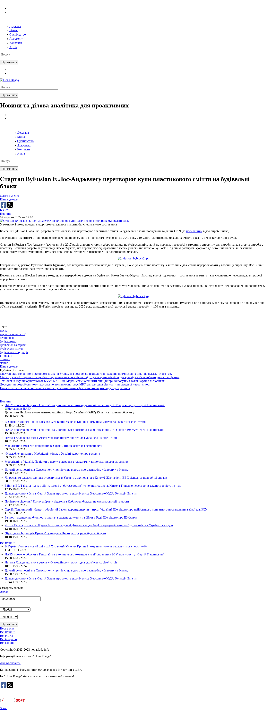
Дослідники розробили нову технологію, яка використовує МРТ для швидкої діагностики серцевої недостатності (75, 384)
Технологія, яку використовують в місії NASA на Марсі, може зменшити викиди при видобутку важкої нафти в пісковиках (82, 381)
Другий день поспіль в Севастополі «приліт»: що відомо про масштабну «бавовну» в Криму (66, 469)
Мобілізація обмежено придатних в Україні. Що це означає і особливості (53, 445)
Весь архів (7, 628)
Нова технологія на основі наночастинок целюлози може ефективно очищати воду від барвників (65, 388)
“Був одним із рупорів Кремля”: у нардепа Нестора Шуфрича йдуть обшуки (55, 533)
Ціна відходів (9, 199)
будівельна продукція (14, 352)
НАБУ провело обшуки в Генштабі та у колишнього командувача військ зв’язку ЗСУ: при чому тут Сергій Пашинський (85, 405)
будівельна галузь (11, 348)
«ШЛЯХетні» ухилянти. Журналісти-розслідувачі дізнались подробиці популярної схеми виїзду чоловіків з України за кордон (89, 525)
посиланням (194, 231)
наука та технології (12, 334)
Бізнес (13, 30)
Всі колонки (8, 642)
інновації (6, 355)
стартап (5, 359)
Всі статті (6, 635)
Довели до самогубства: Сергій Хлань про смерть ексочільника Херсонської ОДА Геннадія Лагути (71, 493)
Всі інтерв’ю (8, 639)
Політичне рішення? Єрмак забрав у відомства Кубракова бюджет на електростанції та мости (67, 501)
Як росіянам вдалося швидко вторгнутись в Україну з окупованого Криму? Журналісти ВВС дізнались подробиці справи (86, 477)
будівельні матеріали (13, 345)
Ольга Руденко (10, 195)
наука (3, 330)
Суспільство (17, 34)
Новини (5, 213)
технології (7, 337)
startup (4, 363)
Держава (15, 26)
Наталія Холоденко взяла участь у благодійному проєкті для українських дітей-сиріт (61, 437)
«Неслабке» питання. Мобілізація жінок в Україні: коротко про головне (52, 453)
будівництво (8, 341)
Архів (13, 47)
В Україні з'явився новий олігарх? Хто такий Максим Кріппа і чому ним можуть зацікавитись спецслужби (76, 421)
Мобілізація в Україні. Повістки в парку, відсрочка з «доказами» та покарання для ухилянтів (66, 461)
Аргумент (16, 38)
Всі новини (7, 543)
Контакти (15, 43)
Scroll (3, 708)
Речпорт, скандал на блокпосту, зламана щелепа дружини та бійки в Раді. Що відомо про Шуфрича (71, 517)
